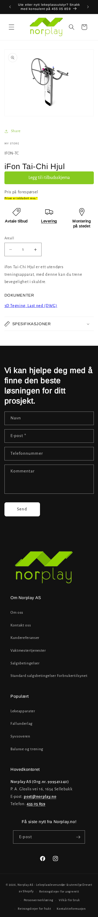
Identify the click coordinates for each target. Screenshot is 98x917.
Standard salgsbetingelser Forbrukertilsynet (48, 676)
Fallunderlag (21, 724)
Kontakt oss (20, 625)
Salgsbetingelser (25, 663)
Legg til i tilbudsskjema (49, 177)
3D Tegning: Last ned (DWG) (30, 306)
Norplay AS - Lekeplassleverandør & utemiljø (50, 884)
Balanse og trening (26, 749)
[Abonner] (78, 837)
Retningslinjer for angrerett (59, 891)
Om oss (16, 612)
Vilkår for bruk (69, 900)
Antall (9, 238)
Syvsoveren (20, 736)
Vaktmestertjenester (28, 650)
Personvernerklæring (38, 900)
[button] (11, 27)
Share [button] (16, 131)
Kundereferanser (24, 638)
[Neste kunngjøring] (88, 7)
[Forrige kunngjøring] (10, 7)
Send (22, 509)
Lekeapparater (22, 711)
